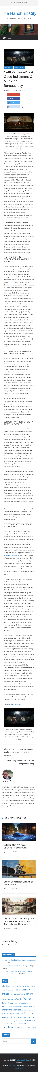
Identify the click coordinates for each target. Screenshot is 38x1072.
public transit (30, 1020)
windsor (33, 1027)
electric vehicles (17, 1006)
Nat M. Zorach (22, 90)
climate (20, 990)
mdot (4, 1017)
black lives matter (8, 990)
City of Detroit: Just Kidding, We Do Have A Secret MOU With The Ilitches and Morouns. (19, 921)
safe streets (13, 1024)
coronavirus (15, 994)
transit (5, 1027)
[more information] (22, 106)
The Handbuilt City (19, 13)
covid (23, 994)
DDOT (3, 999)
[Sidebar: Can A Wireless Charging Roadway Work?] (19, 824)
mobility (30, 1017)
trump (22, 1027)
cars (16, 990)
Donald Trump (7, 1003)
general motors (26, 1010)
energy (32, 1006)
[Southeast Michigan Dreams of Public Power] (19, 861)
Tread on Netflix (16, 704)
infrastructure (28, 1013)
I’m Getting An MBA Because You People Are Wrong (20, 762)
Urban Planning (19, 67)
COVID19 (29, 994)
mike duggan (21, 1017)
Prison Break (15, 282)
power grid (13, 1021)
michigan (10, 1017)
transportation (14, 1028)
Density (19, 999)
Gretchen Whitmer (8, 1013)
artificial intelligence (29, 986)
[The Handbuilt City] (19, 25)
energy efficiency (9, 1009)
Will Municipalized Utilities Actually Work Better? (19, 960)
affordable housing (9, 986)
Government (8, 67)
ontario (4, 1021)
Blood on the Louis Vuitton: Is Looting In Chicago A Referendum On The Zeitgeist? (19, 752)
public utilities (6, 1024)
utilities (28, 1028)
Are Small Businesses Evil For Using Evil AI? (17, 966)
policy (8, 1021)
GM (32, 1010)
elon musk (25, 1006)
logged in (13, 945)
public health (20, 1021)
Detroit (28, 998)
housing (19, 1013)
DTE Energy (17, 1003)
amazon (20, 986)
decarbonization (10, 999)
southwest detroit (22, 1024)
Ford (19, 1009)
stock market (32, 1024)
